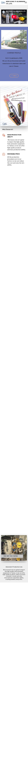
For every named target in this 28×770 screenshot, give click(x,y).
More (15, 75)
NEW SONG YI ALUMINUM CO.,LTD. (15, 2)
